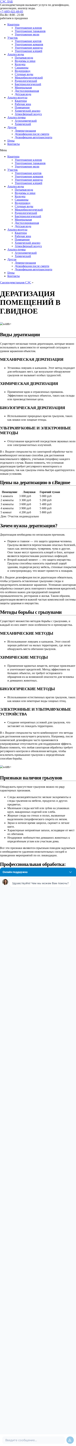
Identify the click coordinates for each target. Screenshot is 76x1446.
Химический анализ (27, 110)
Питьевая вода (24, 57)
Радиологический (26, 80)
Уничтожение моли (27, 34)
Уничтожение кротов (28, 41)
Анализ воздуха (17, 97)
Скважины (21, 67)
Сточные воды (24, 74)
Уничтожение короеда (29, 47)
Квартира (13, 24)
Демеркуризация (25, 130)
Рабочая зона (23, 104)
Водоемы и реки (25, 61)
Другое (11, 127)
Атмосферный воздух (28, 114)
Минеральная (23, 87)
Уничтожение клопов (28, 27)
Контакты (13, 144)
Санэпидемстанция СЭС (15, 282)
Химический (23, 124)
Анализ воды (15, 54)
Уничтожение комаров (29, 44)
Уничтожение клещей (28, 51)
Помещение (22, 107)
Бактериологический (28, 84)
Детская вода (23, 94)
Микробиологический (29, 77)
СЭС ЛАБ (6, 1)
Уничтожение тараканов (30, 31)
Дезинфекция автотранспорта (33, 137)
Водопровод (22, 70)
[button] (11, 11)
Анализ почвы (16, 117)
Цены (11, 140)
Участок (12, 37)
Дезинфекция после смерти (32, 134)
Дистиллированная (27, 90)
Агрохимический (26, 120)
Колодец (20, 64)
